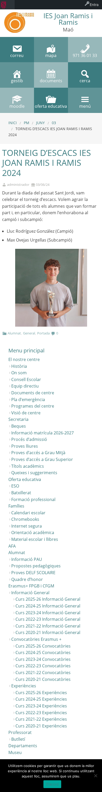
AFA (12, 546)
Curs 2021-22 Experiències (41, 719)
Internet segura (26, 526)
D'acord (52, 784)
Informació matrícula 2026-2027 (42, 433)
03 (54, 122)
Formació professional (33, 499)
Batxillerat (21, 493)
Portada (43, 333)
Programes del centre (32, 406)
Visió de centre (26, 413)
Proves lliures (24, 446)
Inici (12, 122)
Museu (15, 752)
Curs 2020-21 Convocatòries (43, 679)
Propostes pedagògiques (36, 566)
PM (26, 122)
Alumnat (14, 333)
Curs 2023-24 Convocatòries (43, 659)
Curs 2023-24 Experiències (41, 706)
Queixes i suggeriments (34, 473)
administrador (18, 184)
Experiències (23, 686)
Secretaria (18, 419)
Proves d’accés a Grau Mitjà (38, 452)
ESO (15, 486)
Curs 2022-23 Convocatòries (43, 666)
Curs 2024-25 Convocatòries (43, 652)
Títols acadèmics (27, 466)
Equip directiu (25, 386)
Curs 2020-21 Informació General (47, 632)
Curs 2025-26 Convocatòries (43, 646)
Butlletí (18, 739)
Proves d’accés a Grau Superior (42, 459)
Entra (94, 4)
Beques (18, 426)
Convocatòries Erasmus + (36, 639)
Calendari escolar (28, 513)
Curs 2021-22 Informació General (47, 626)
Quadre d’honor (27, 579)
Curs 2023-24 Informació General (47, 613)
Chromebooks (25, 519)
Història (19, 366)
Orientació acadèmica (32, 532)
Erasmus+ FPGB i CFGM (31, 586)
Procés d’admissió (29, 439)
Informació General (30, 592)
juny (40, 122)
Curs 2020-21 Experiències (41, 726)
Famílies (16, 506)
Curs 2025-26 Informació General (47, 599)
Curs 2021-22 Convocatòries (43, 672)
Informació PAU (26, 559)
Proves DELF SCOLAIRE (33, 572)
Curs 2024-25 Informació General (47, 606)
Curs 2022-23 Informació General (47, 619)
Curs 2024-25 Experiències (41, 699)
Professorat (20, 732)
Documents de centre (32, 393)
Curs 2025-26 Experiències (41, 692)
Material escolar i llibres (34, 539)
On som (19, 373)
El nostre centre (24, 359)
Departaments (22, 746)
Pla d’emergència (28, 399)
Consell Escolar (26, 379)
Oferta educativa (24, 479)
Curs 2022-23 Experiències (41, 712)
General (29, 333)
